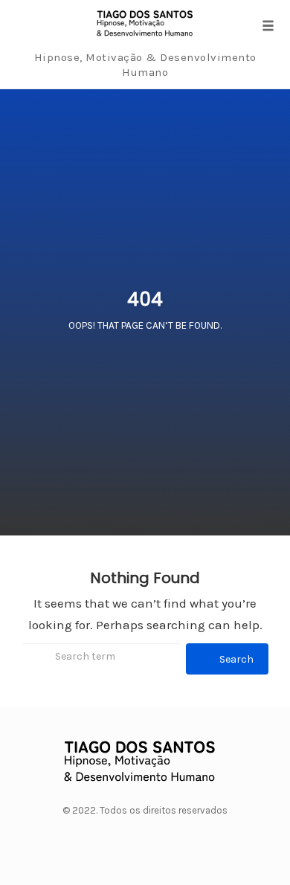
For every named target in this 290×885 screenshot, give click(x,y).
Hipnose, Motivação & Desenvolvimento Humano (145, 65)
